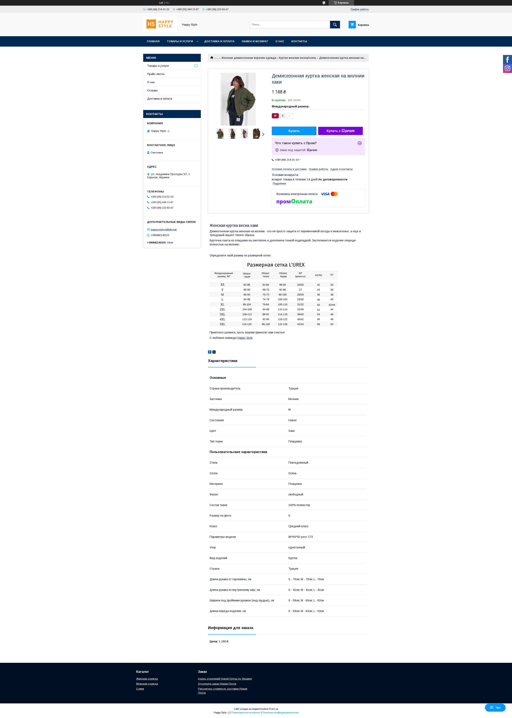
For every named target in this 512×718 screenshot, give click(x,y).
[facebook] (209, 352)
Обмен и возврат (255, 41)
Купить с (334, 131)
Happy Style (245, 337)
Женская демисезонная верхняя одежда (248, 57)
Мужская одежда (147, 683)
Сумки (140, 688)
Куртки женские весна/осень (297, 57)
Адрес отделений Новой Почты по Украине (225, 678)
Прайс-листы (155, 74)
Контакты (299, 41)
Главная (153, 41)
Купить (294, 131)
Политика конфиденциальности (280, 712)
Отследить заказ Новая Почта (217, 683)
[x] (214, 352)
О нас (279, 41)
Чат (498, 707)
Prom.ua (273, 709)
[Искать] (335, 24)
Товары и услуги (180, 41)
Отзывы (152, 90)
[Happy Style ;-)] (160, 31)
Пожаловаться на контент (245, 712)
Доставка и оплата (219, 41)
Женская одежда (147, 678)
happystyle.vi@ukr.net (163, 229)
